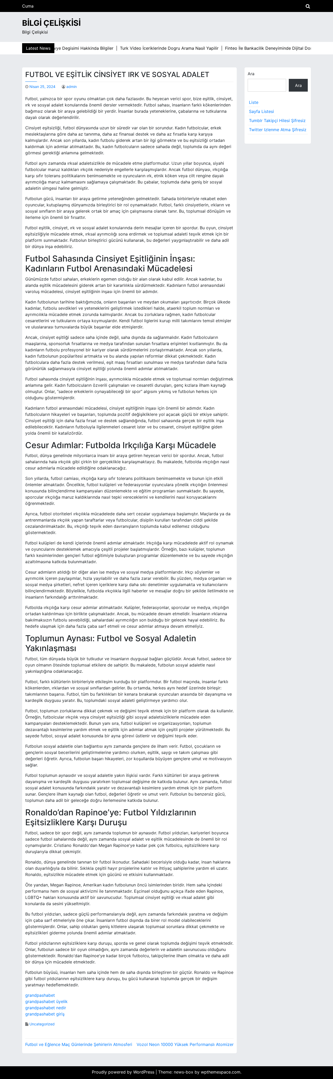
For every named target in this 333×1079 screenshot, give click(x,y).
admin (71, 86)
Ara (251, 73)
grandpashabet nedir (45, 1007)
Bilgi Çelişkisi (51, 23)
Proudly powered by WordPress (124, 1072)
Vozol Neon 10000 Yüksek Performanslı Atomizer (185, 1044)
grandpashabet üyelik (46, 1001)
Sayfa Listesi (261, 111)
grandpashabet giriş (45, 1014)
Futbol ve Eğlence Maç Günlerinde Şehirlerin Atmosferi (78, 1044)
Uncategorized (42, 1024)
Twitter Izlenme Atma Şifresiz (277, 129)
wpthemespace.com (220, 1072)
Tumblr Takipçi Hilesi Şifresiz (277, 120)
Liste (253, 102)
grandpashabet (40, 995)
